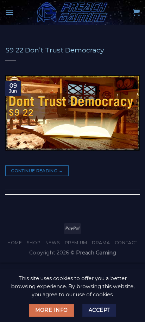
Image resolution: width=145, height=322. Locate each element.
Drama (101, 242)
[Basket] (136, 12)
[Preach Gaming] (72, 12)
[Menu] (9, 12)
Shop (33, 242)
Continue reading (37, 170)
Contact (126, 242)
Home (14, 242)
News (52, 242)
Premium (76, 242)
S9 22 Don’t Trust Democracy (54, 50)
